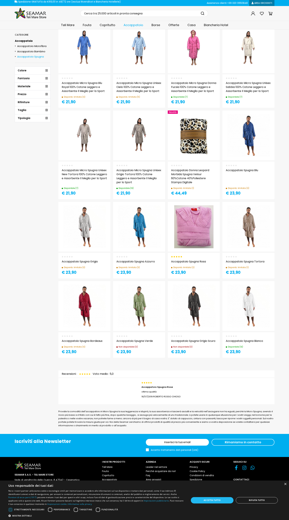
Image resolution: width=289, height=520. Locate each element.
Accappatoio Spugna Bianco (244, 341)
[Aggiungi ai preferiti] (102, 39)
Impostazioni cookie (57, 504)
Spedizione (196, 479)
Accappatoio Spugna (30, 56)
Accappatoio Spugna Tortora (245, 261)
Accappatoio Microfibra (31, 46)
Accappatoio (133, 25)
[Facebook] (236, 468)
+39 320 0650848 (227, 3)
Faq (148, 475)
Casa (191, 25)
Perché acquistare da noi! (161, 471)
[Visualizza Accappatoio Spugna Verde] (156, 289)
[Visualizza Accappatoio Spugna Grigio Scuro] (211, 289)
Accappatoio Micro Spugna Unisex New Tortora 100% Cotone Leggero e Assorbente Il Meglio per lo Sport (84, 174)
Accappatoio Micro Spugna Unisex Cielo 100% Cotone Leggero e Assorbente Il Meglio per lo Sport (138, 87)
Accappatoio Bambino (31, 51)
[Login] (253, 14)
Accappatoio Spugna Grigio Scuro (193, 341)
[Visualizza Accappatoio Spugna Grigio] (102, 210)
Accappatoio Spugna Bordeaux (82, 341)
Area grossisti (263, 3)
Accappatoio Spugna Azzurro (135, 261)
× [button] (285, 484)
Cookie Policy (197, 471)
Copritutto (107, 25)
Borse (156, 25)
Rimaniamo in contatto (243, 442)
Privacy (194, 467)
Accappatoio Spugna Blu (242, 170)
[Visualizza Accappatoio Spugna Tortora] (266, 210)
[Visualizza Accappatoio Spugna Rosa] (211, 210)
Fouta (87, 25)
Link (195, 450)
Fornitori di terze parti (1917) (22, 497)
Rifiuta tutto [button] (257, 500)
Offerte (173, 25)
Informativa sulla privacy (80, 504)
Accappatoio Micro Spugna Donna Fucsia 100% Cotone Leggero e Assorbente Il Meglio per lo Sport (193, 87)
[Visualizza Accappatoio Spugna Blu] (266, 118)
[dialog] (144, 500)
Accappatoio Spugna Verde (134, 341)
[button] (96, 515)
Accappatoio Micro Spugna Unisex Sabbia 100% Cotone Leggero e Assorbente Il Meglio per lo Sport (248, 87)
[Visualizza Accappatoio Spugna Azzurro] (156, 210)
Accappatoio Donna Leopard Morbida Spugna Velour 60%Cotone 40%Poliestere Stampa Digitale (190, 176)
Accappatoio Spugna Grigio (80, 261)
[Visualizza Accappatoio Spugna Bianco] (266, 289)
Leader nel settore (156, 467)
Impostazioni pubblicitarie (156, 500)
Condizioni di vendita (202, 475)
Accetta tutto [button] (212, 500)
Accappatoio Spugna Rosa (188, 261)
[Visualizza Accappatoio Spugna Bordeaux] (102, 289)
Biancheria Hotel (216, 25)
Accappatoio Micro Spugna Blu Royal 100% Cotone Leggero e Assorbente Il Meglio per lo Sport (83, 87)
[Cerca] (202, 13)
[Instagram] (244, 468)
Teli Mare (67, 25)
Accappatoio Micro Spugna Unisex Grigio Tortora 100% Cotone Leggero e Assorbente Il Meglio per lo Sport (138, 176)
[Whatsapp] (253, 468)
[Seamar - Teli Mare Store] (30, 13)
